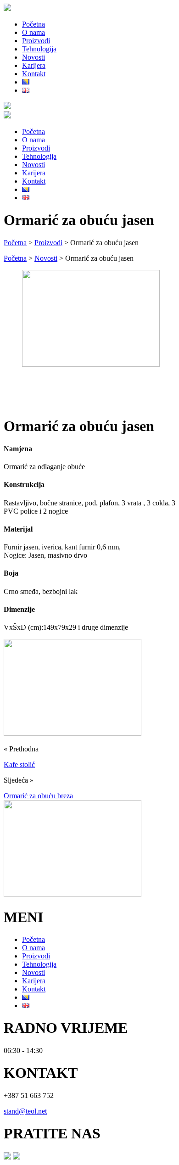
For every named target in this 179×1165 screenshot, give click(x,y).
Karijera (33, 65)
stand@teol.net (25, 1111)
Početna (33, 24)
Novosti (33, 57)
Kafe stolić (19, 764)
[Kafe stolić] (72, 733)
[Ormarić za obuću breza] (72, 894)
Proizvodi (36, 41)
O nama (33, 32)
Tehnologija (39, 49)
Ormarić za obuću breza (38, 796)
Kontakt (33, 74)
